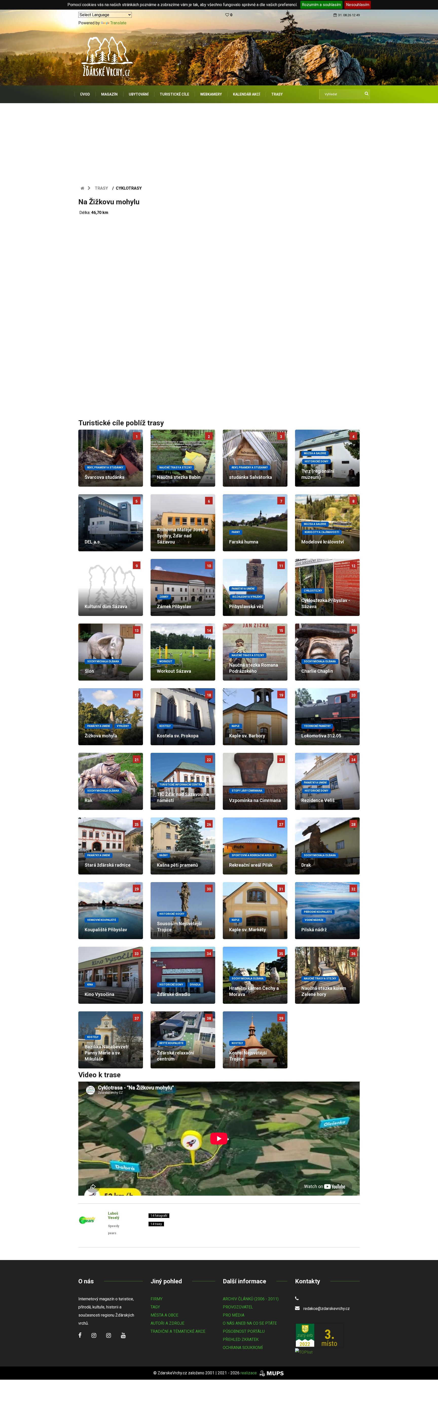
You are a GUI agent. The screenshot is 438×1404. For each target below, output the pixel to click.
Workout (165, 661)
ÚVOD (85, 94)
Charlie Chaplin (317, 671)
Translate (118, 23)
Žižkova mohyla (101, 735)
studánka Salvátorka (250, 477)
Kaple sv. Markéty (247, 929)
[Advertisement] (219, 141)
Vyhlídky (123, 726)
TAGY (155, 1307)
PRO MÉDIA (233, 1315)
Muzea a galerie (315, 453)
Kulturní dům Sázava (106, 606)
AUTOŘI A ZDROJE (167, 1323)
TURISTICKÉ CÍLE (174, 94)
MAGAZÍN (109, 94)
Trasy (101, 188)
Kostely (165, 726)
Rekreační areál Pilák (250, 865)
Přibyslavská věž (246, 606)
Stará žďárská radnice (108, 865)
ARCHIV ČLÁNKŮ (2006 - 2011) (251, 1299)
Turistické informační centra (180, 784)
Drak (306, 865)
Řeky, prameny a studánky (105, 467)
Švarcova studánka (104, 477)
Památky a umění (243, 588)
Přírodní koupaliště (318, 911)
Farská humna (243, 541)
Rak (88, 800)
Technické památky (317, 726)
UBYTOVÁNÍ (139, 94)
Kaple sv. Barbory (247, 735)
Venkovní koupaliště (101, 920)
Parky (236, 532)
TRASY (277, 94)
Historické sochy (171, 914)
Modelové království (322, 541)
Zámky (163, 596)
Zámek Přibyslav (174, 606)
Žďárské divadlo (173, 994)
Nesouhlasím (357, 4)
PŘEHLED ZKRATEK (241, 1339)
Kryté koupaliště (171, 1043)
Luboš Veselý (113, 1215)
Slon (89, 671)
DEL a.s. (93, 541)
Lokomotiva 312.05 (321, 735)
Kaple (236, 726)
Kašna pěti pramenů (177, 865)
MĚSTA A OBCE (164, 1315)
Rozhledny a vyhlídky (247, 596)
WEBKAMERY (211, 94)
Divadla (195, 984)
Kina (90, 984)
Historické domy (316, 461)
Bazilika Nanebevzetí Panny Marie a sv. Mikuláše (107, 1053)
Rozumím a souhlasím (321, 4)
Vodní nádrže (314, 920)
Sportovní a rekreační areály (253, 855)
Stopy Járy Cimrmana (247, 790)
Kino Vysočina (99, 994)
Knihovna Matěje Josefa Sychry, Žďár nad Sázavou (182, 535)
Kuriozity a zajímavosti (322, 532)
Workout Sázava (174, 671)
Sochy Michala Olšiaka (103, 661)
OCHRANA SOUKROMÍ (243, 1347)
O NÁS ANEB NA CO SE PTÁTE (250, 1323)
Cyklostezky (313, 590)
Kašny (163, 855)
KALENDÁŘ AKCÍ (246, 94)
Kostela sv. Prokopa (177, 735)
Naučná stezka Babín (178, 477)
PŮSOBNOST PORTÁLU (244, 1331)
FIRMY (156, 1299)
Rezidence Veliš (318, 800)
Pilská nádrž (314, 929)
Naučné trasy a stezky (175, 467)
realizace (249, 1373)
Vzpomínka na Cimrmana (255, 800)
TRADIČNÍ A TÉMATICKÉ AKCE (178, 1331)
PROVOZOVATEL (238, 1307)
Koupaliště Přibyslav (106, 929)
